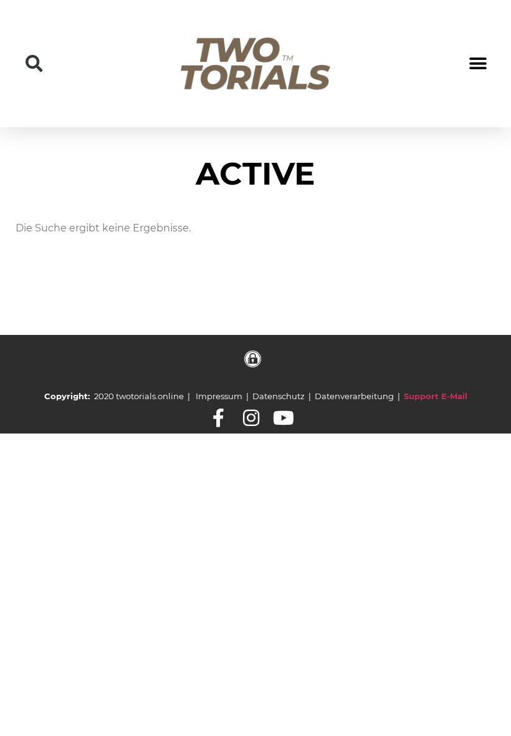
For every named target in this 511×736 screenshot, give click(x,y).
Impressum (219, 396)
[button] (34, 63)
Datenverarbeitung (354, 396)
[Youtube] (283, 418)
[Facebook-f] (218, 418)
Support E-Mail (435, 396)
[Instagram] (251, 418)
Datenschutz (278, 396)
